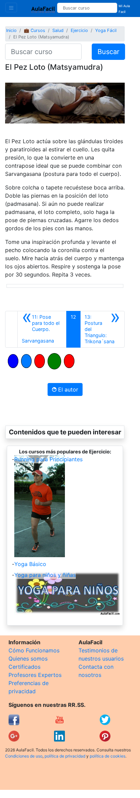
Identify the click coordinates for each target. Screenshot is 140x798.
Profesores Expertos (35, 674)
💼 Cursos (34, 30)
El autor (67, 389)
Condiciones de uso (23, 756)
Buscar (108, 52)
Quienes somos (28, 658)
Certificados (24, 666)
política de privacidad (65, 756)
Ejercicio (79, 30)
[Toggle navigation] (11, 7)
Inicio (11, 30)
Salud (58, 30)
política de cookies (107, 756)
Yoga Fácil (106, 30)
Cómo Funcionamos (33, 650)
